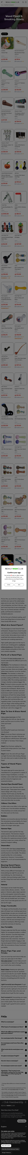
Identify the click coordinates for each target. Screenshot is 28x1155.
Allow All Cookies (6, 1145)
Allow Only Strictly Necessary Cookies (10, 1149)
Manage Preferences (6, 1152)
